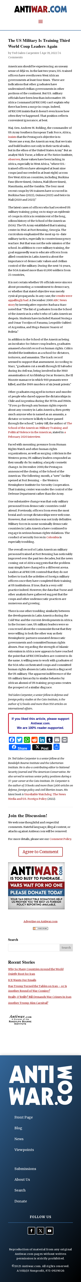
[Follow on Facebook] (31, 1230)
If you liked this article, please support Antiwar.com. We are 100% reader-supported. (40, 723)
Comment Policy (60, 839)
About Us (22, 1179)
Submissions (25, 1169)
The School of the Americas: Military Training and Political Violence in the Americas (40, 428)
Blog (18, 1128)
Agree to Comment (41, 851)
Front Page (24, 1117)
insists (12, 137)
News (19, 1139)
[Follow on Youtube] (49, 1230)
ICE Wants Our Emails (22, 980)
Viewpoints (24, 1150)
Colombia (52, 537)
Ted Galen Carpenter (25, 53)
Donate (21, 1201)
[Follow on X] (40, 1230)
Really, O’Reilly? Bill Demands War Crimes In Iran (39, 997)
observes (14, 159)
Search (20, 1190)
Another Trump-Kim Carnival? (28, 1003)
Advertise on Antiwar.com (40, 921)
